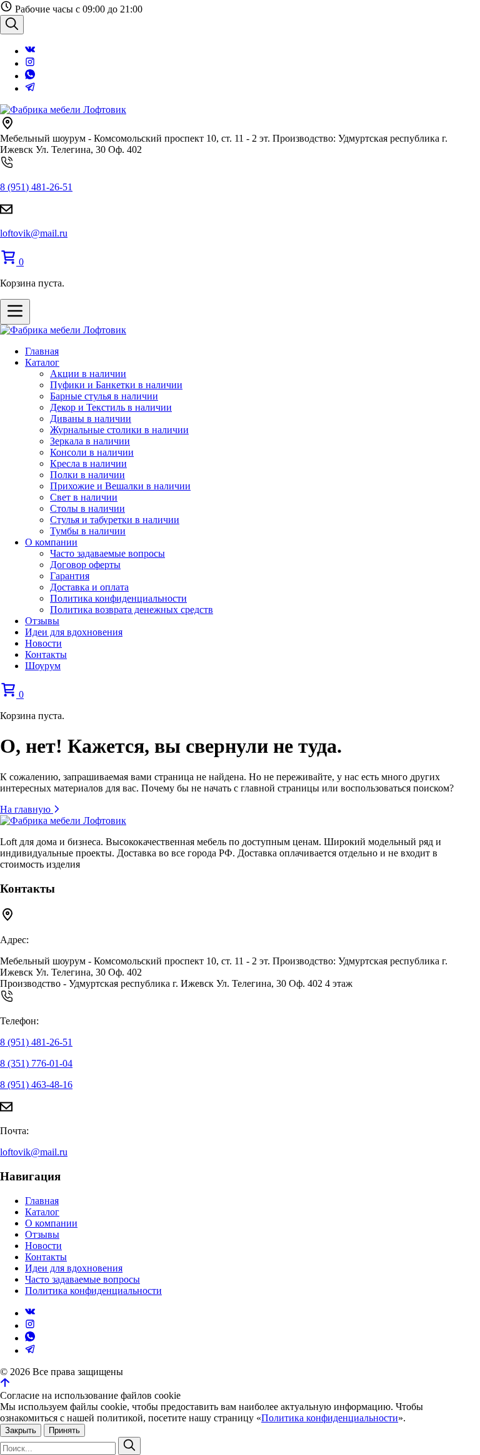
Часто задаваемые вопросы (107, 553)
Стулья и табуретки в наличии (114, 519)
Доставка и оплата (89, 587)
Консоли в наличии (92, 452)
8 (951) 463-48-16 (36, 1084)
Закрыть (20, 1430)
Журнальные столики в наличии (119, 429)
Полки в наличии (87, 474)
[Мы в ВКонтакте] (30, 51)
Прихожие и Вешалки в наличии (120, 486)
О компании (51, 542)
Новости (43, 643)
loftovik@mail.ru (34, 233)
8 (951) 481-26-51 (36, 187)
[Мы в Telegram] (30, 88)
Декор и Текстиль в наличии (111, 407)
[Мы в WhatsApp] (30, 76)
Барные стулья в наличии (104, 396)
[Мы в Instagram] (30, 63)
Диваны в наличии (90, 418)
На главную (26, 809)
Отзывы (42, 620)
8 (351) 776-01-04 (36, 1063)
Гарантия (69, 576)
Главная (42, 351)
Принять (64, 1430)
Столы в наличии (87, 508)
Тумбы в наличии (88, 531)
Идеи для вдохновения (73, 632)
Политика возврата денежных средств (131, 609)
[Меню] (15, 312)
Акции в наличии (88, 373)
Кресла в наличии (88, 463)
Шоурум (43, 665)
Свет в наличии (84, 497)
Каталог (42, 362)
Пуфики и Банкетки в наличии (116, 385)
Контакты (46, 654)
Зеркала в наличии (90, 441)
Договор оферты (85, 564)
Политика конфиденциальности (118, 598)
